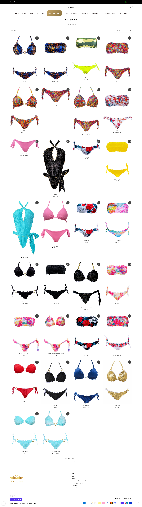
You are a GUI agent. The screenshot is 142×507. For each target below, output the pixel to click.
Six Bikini (71, 7)
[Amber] (25, 58)
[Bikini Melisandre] (25, 379)
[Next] (99, 2)
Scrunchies (84, 13)
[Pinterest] (15, 2)
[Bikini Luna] (86, 333)
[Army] (86, 56)
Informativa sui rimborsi (77, 483)
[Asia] (117, 58)
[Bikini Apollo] (117, 158)
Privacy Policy (75, 485)
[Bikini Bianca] (86, 219)
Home (17, 13)
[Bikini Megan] (117, 333)
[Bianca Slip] (86, 147)
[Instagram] (13, 2)
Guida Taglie (96, 13)
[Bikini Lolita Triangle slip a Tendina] (55, 333)
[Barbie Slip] (25, 145)
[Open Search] (125, 7)
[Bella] (55, 166)
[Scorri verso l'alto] (138, 502)
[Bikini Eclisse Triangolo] (86, 284)
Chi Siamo (123, 13)
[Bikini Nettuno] (86, 382)
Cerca (73, 476)
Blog (31, 13)
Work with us (75, 490)
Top (37, 13)
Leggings (74, 13)
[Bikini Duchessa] (25, 281)
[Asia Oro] (25, 108)
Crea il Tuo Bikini (54, 13)
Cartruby (35, 503)
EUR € (128, 2)
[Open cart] (131, 7)
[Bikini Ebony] (55, 281)
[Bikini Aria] (25, 227)
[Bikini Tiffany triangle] (55, 430)
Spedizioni (74, 488)
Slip (43, 13)
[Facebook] (10, 2)
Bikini (24, 13)
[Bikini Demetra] (117, 219)
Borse (66, 13)
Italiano (121, 2)
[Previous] (42, 2)
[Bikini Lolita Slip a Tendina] (25, 333)
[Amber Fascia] (55, 58)
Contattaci (74, 478)
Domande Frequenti (110, 13)
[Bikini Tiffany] (25, 430)
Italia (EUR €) (127, 498)
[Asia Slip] (55, 94)
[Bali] (117, 108)
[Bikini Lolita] (117, 281)
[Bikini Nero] (55, 382)
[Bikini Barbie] (55, 222)
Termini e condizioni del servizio (79, 481)
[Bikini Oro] (117, 382)
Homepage (68, 24)
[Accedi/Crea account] (128, 7)
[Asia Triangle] (86, 109)
